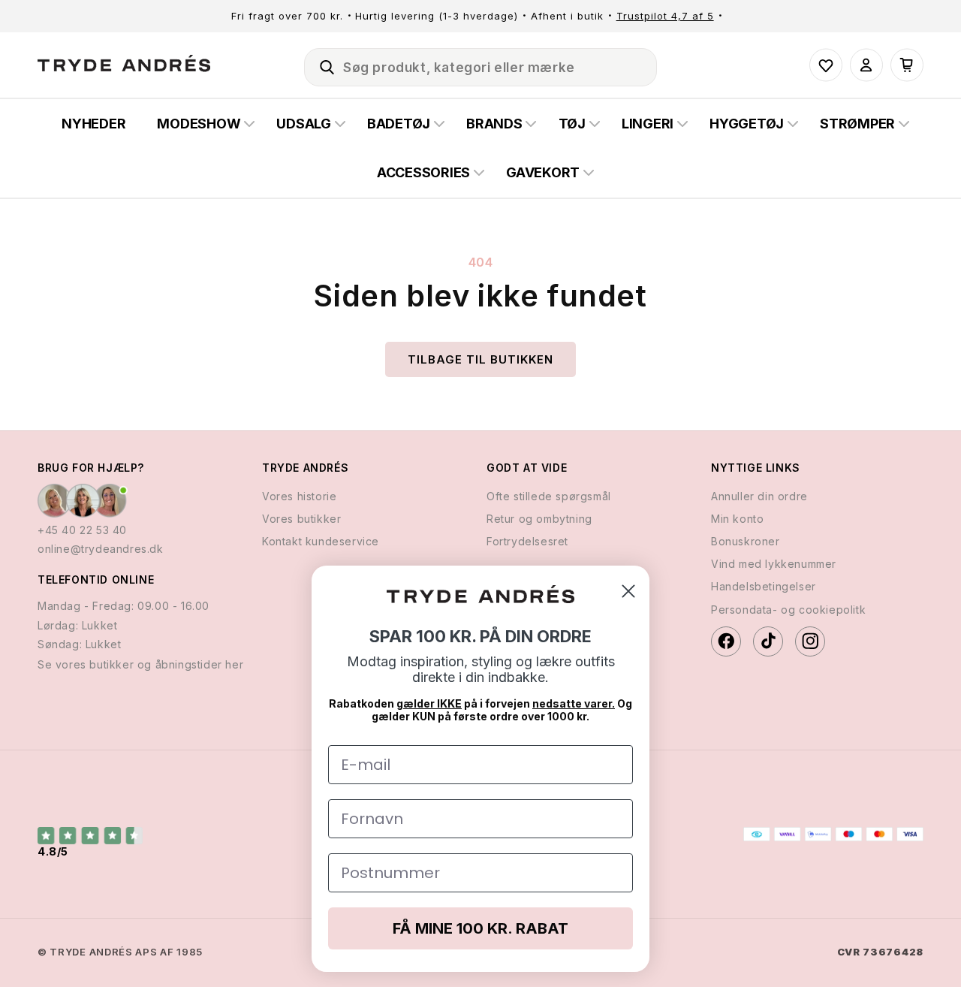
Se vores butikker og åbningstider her (140, 663)
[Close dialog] (628, 591)
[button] (320, 64)
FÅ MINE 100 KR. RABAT (480, 928)
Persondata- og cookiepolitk (788, 608)
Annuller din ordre (759, 495)
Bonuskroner (745, 540)
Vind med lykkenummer (773, 563)
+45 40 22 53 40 (82, 529)
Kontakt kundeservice (320, 540)
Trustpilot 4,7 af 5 (665, 16)
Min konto (737, 518)
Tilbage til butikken (480, 359)
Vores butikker (301, 518)
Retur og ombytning (539, 518)
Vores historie (299, 495)
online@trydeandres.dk (101, 548)
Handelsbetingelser (763, 586)
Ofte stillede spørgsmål (549, 495)
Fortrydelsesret (527, 540)
